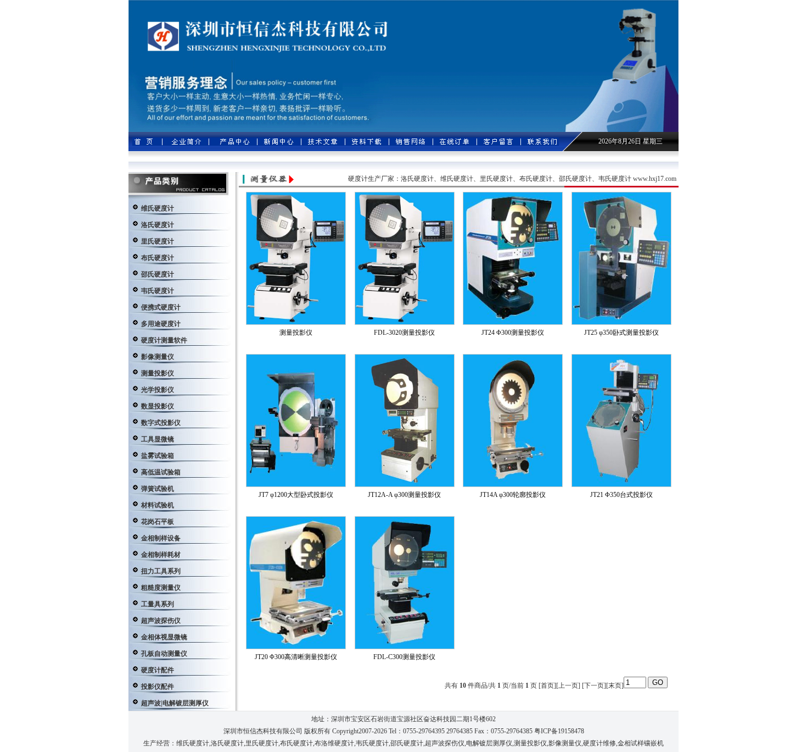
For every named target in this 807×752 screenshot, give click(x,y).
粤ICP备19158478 (559, 731)
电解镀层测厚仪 (489, 743)
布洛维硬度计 (334, 743)
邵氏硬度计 (406, 743)
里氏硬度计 (261, 743)
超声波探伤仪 (444, 743)
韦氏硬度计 (372, 743)
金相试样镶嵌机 (641, 743)
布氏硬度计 (296, 743)
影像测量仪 (564, 743)
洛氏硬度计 (227, 743)
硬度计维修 (599, 743)
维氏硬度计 (192, 743)
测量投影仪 (530, 743)
